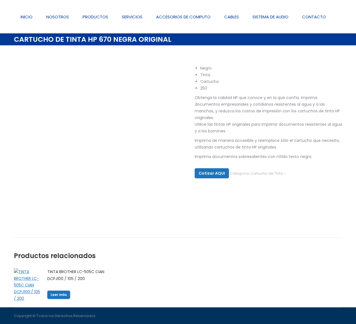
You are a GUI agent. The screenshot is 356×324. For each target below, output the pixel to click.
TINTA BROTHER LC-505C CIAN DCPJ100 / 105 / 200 (75, 275)
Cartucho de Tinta (267, 173)
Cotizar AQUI (212, 173)
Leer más (59, 294)
